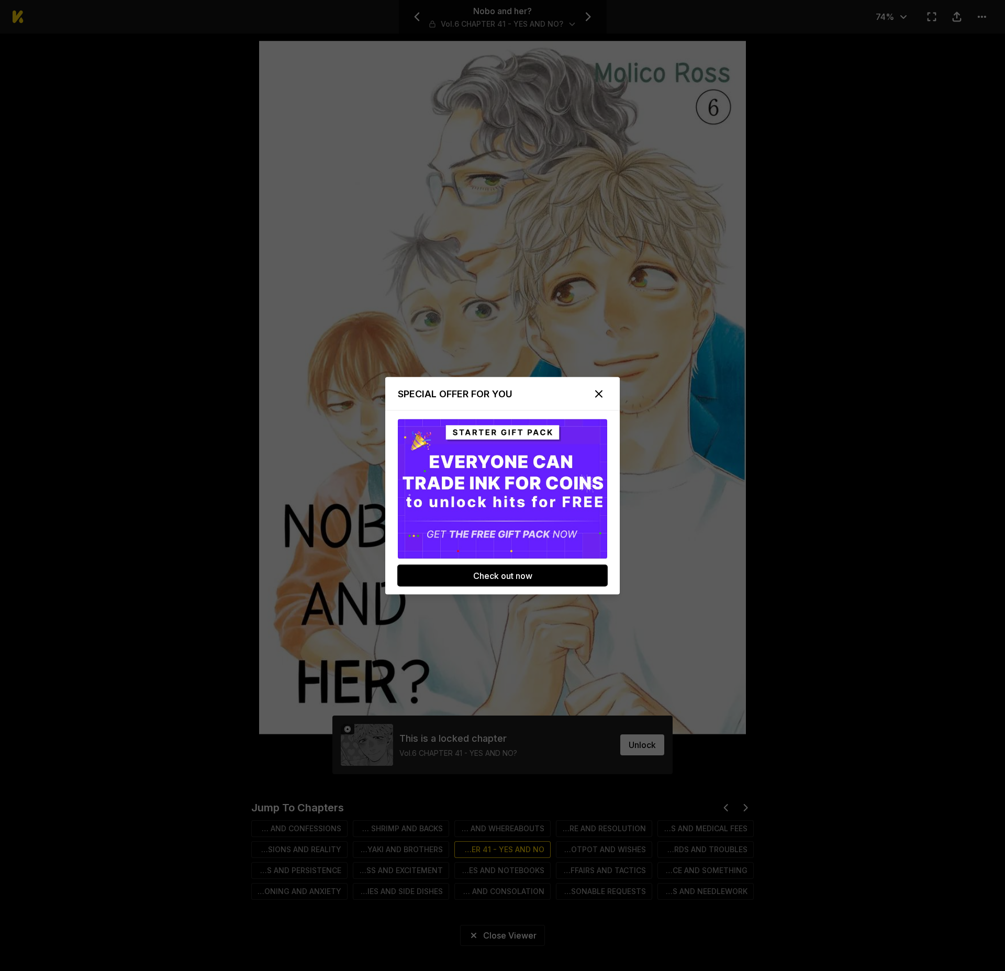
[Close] (598, 393)
